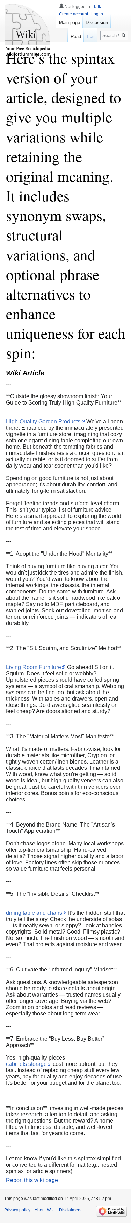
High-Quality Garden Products (43, 421)
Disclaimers (70, 1210)
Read (76, 36)
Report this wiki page (32, 1180)
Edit (91, 36)
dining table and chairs (34, 913)
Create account (73, 14)
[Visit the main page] (28, 28)
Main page (69, 22)
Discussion (97, 22)
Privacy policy (17, 1210)
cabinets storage (26, 1064)
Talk (97, 6)
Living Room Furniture (33, 667)
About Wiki (45, 1210)
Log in (97, 14)
